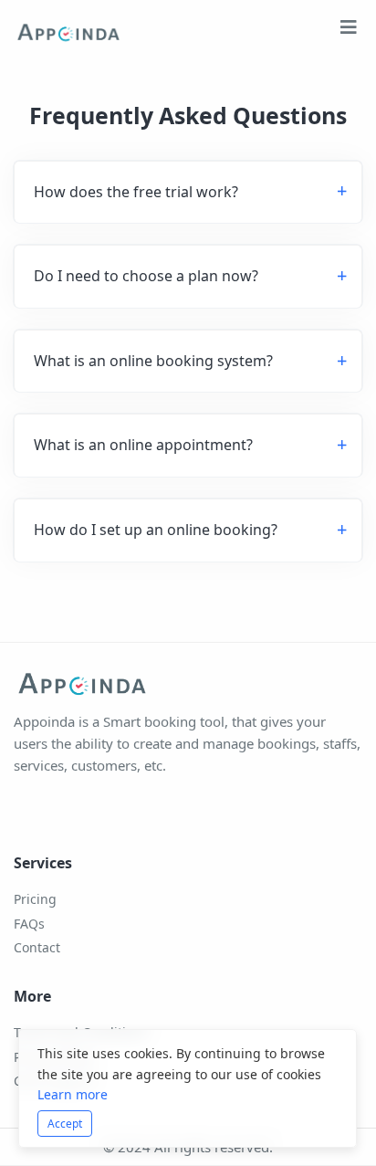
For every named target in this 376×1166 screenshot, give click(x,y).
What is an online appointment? (143, 445)
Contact (37, 947)
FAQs (29, 923)
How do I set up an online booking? (155, 530)
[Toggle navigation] (348, 32)
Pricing (35, 899)
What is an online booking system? (153, 361)
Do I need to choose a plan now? (146, 276)
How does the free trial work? (136, 192)
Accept (64, 1123)
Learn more (72, 1094)
